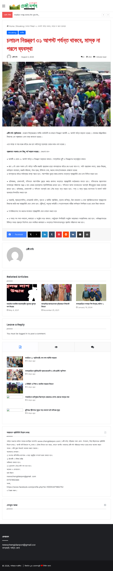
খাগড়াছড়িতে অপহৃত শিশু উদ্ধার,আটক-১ (90, 303)
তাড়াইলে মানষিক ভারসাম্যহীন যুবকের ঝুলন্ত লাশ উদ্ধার (21, 305)
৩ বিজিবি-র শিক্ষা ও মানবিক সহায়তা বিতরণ (39, 383)
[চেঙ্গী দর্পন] (24, 6)
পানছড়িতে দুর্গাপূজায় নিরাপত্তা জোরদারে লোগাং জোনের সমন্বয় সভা (47, 396)
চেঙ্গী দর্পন (14, 57)
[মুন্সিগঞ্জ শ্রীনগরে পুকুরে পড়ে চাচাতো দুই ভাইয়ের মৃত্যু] (15, 414)
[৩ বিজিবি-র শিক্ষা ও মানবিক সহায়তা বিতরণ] (15, 387)
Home (12, 26)
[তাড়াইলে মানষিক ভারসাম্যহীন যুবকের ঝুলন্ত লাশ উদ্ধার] (22, 292)
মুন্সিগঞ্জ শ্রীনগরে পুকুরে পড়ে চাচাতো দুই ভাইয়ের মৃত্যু (42, 410)
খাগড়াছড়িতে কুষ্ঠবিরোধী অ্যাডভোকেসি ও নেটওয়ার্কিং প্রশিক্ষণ (45, 370)
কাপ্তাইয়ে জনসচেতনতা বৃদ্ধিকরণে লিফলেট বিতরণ (55, 305)
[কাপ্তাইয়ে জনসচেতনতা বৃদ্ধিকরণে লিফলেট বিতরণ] (56, 292)
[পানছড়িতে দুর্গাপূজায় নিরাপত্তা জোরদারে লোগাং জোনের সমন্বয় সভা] (15, 400)
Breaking (20, 26)
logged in (23, 333)
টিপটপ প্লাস (47, 566)
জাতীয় (22, 32)
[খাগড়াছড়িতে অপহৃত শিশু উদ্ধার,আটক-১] (91, 292)
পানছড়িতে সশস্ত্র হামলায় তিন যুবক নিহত (26, 15)
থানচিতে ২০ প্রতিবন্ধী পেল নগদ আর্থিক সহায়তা (41, 357)
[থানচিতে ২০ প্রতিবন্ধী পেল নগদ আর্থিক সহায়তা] (15, 361)
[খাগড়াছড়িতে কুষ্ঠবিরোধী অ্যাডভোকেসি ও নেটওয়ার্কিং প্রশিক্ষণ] (15, 374)
